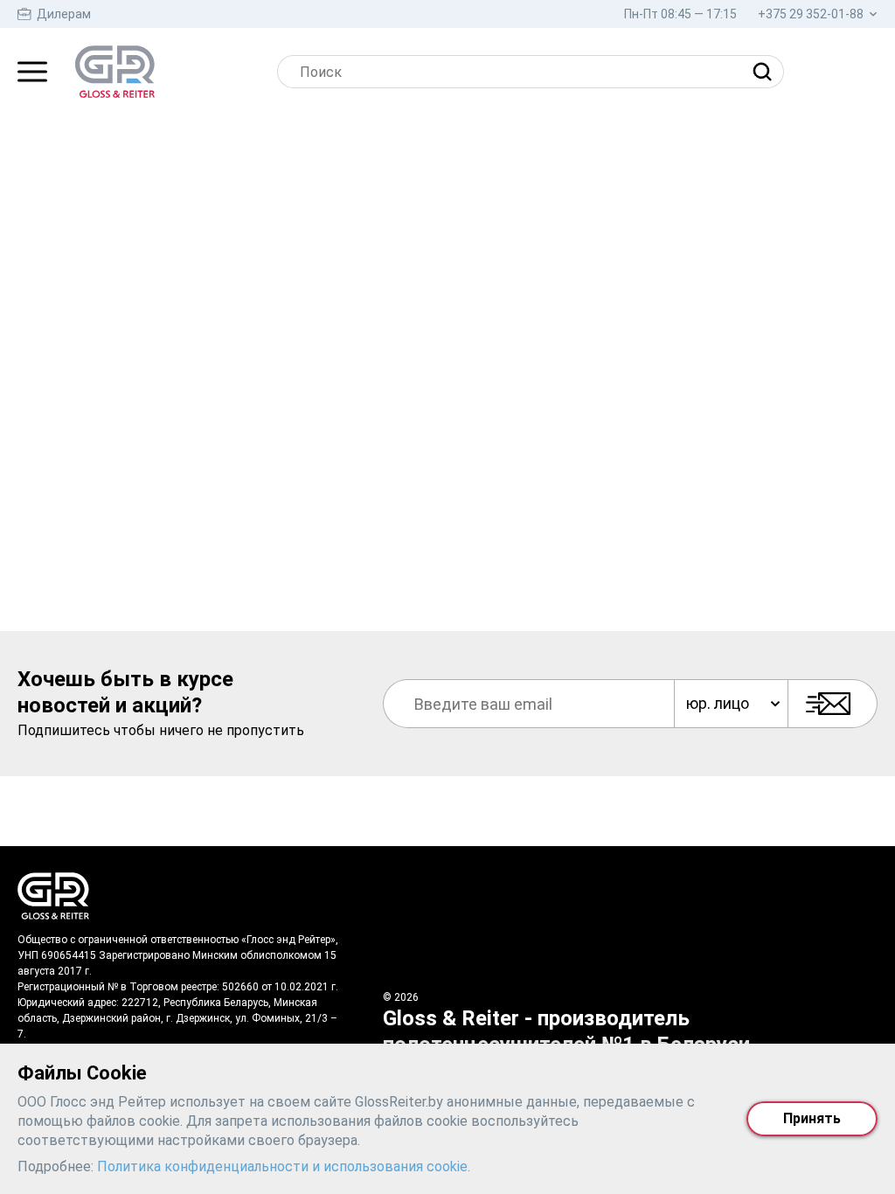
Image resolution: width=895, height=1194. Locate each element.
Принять (812, 1118)
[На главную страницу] (114, 71)
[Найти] (766, 71)
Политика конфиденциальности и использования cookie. (283, 1166)
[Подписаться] (832, 703)
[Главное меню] (32, 72)
